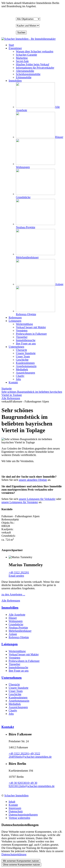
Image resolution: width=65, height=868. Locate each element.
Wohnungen (16, 621)
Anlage (13, 634)
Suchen (21, 32)
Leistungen (15, 320)
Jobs (11, 713)
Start (11, 44)
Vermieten (14, 657)
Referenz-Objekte (19, 637)
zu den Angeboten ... (13, 594)
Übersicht (14, 684)
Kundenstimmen (18, 697)
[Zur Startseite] (28, 38)
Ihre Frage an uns (19, 670)
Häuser (13, 617)
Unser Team (16, 691)
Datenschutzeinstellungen (23, 814)
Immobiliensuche (18, 667)
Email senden (16, 575)
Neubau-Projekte (18, 627)
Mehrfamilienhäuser (20, 630)
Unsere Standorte (18, 687)
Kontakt (13, 382)
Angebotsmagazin (19, 700)
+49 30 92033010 (19, 782)
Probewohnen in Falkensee (24, 660)
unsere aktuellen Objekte (33, 479)
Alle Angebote (17, 614)
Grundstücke (16, 624)
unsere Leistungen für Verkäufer (37, 498)
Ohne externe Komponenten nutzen (21, 864)
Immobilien (15, 80)
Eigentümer (15, 48)
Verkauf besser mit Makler (24, 654)
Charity (13, 710)
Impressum (15, 808)
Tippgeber (14, 664)
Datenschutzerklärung (13, 854)
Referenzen (15, 317)
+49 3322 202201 (19, 572)
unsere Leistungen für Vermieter (19, 502)
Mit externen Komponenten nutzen (21, 861)
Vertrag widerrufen (19, 817)
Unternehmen (16, 346)
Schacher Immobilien (16, 795)
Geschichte (15, 694)
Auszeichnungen (18, 707)
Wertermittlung (17, 651)
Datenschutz (16, 811)
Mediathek (15, 703)
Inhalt (12, 801)
